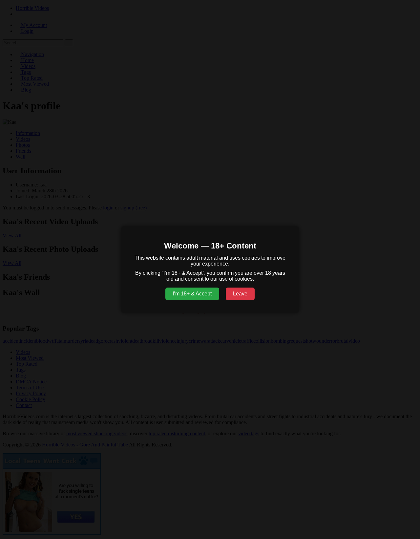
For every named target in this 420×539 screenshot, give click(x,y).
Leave (240, 293)
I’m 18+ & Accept (192, 293)
